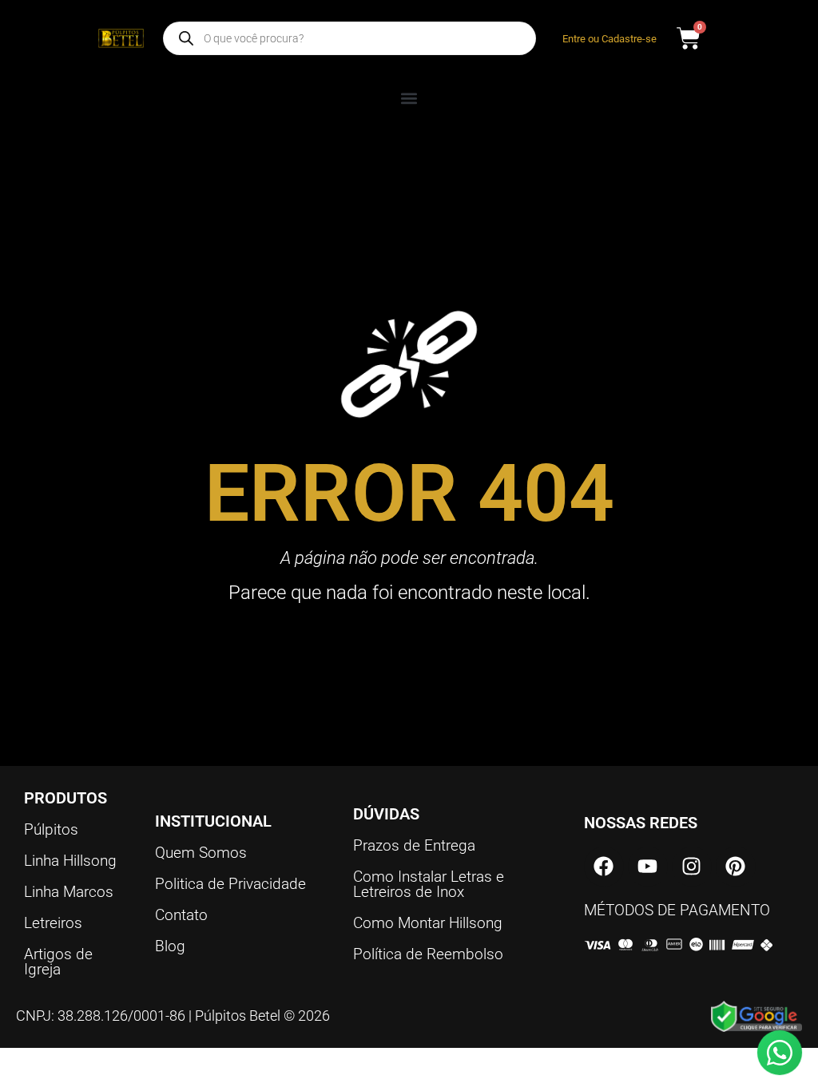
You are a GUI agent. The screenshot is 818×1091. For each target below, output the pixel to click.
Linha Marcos (68, 892)
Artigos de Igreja (58, 961)
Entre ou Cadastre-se (609, 39)
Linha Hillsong (70, 860)
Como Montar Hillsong (427, 923)
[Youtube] (648, 867)
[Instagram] (692, 867)
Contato (181, 915)
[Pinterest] (736, 867)
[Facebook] (604, 867)
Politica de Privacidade (230, 884)
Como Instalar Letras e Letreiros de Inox (428, 884)
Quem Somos (201, 852)
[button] (409, 98)
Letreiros (53, 923)
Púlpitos (51, 829)
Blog (170, 946)
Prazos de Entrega (414, 845)
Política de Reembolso (428, 954)
